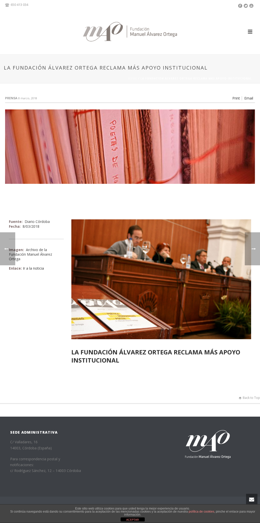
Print (236, 98)
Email (248, 98)
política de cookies (201, 511)
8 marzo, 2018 (27, 98)
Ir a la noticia (33, 268)
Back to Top (251, 398)
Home (132, 78)
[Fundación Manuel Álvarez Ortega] (130, 31)
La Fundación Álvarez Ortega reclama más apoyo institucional (155, 356)
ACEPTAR (132, 519)
